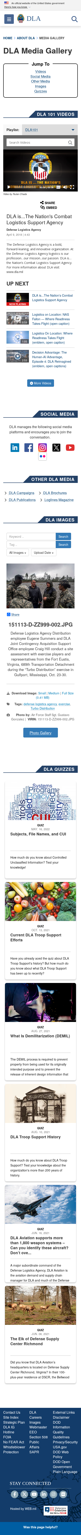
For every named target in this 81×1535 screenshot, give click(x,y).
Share (15, 614)
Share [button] (50, 203)
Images (40, 86)
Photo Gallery (40, 732)
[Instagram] (53, 1494)
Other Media (40, 81)
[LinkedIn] (44, 1494)
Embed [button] (51, 207)
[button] (18, 7)
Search (63, 536)
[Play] (9, 187)
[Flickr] (63, 1494)
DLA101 (31, 129)
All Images (16, 552)
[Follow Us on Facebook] (14, 1494)
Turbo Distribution (43, 708)
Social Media (40, 76)
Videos (40, 71)
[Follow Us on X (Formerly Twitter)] (24, 1494)
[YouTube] (34, 1494)
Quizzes (40, 91)
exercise (64, 704)
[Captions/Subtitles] (58, 187)
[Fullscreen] (72, 187)
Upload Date (43, 552)
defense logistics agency (40, 704)
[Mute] (65, 187)
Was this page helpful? (40, 1527)
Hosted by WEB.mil (23, 1508)
